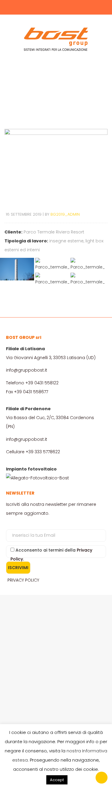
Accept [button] (57, 780)
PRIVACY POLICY (23, 580)
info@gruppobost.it (26, 370)
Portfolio (63, 88)
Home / (48, 88)
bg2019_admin (65, 214)
